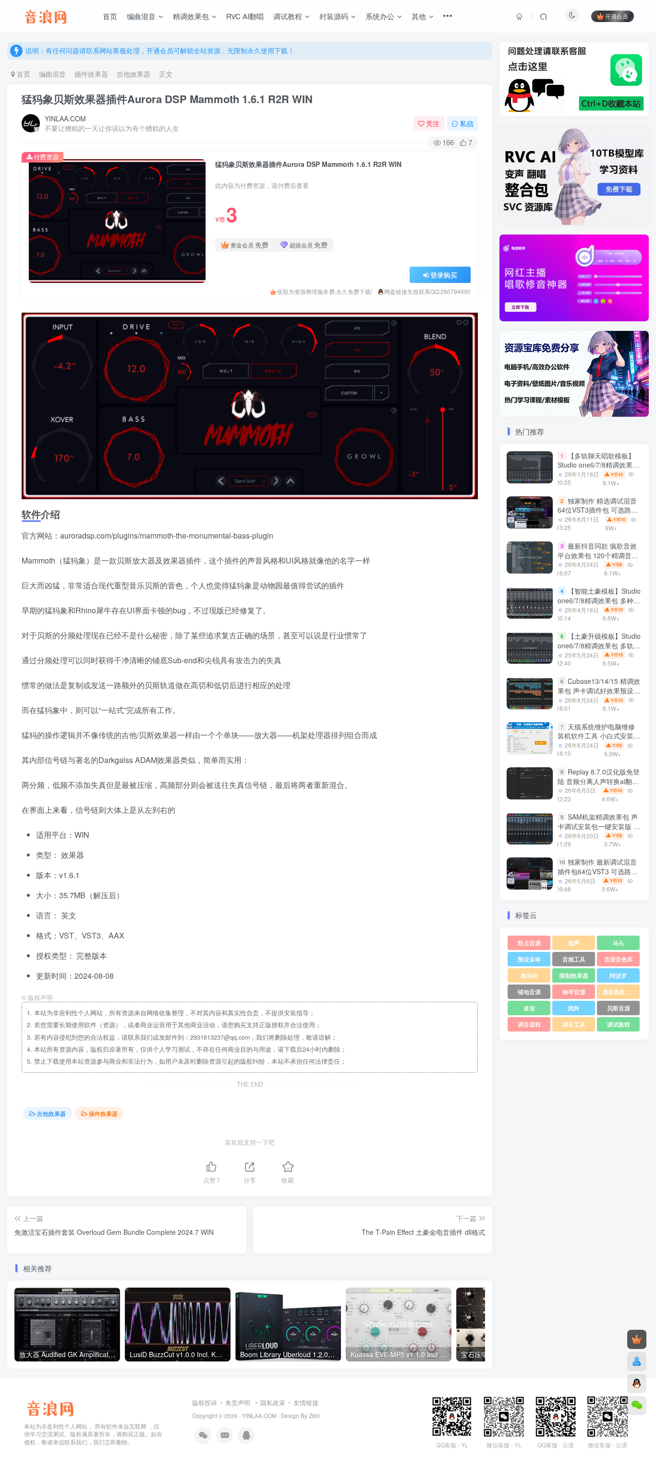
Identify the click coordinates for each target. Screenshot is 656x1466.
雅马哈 (529, 975)
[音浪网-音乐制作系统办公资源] (50, 1406)
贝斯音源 (618, 1008)
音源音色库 (618, 959)
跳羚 (574, 1008)
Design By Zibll (300, 1415)
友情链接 (305, 1402)
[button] (499, 275)
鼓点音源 (529, 942)
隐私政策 (272, 1402)
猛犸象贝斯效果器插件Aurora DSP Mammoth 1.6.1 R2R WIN (167, 98)
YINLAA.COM (65, 118)
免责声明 (237, 1402)
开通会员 (616, 16)
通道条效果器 (619, 991)
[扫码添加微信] (636, 1405)
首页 (22, 74)
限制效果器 (573, 975)
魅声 (574, 942)
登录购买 (443, 275)
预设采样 (529, 959)
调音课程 (529, 1024)
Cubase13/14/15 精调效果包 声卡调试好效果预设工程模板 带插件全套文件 (599, 691)
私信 (467, 123)
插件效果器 (91, 74)
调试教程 (618, 1024)
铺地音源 (529, 991)
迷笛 (529, 1008)
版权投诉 (204, 1402)
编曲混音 (52, 74)
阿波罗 (618, 975)
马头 (618, 942)
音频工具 (573, 959)
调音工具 (573, 1024)
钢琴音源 (573, 991)
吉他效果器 (133, 74)
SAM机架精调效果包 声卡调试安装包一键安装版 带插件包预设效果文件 (599, 826)
